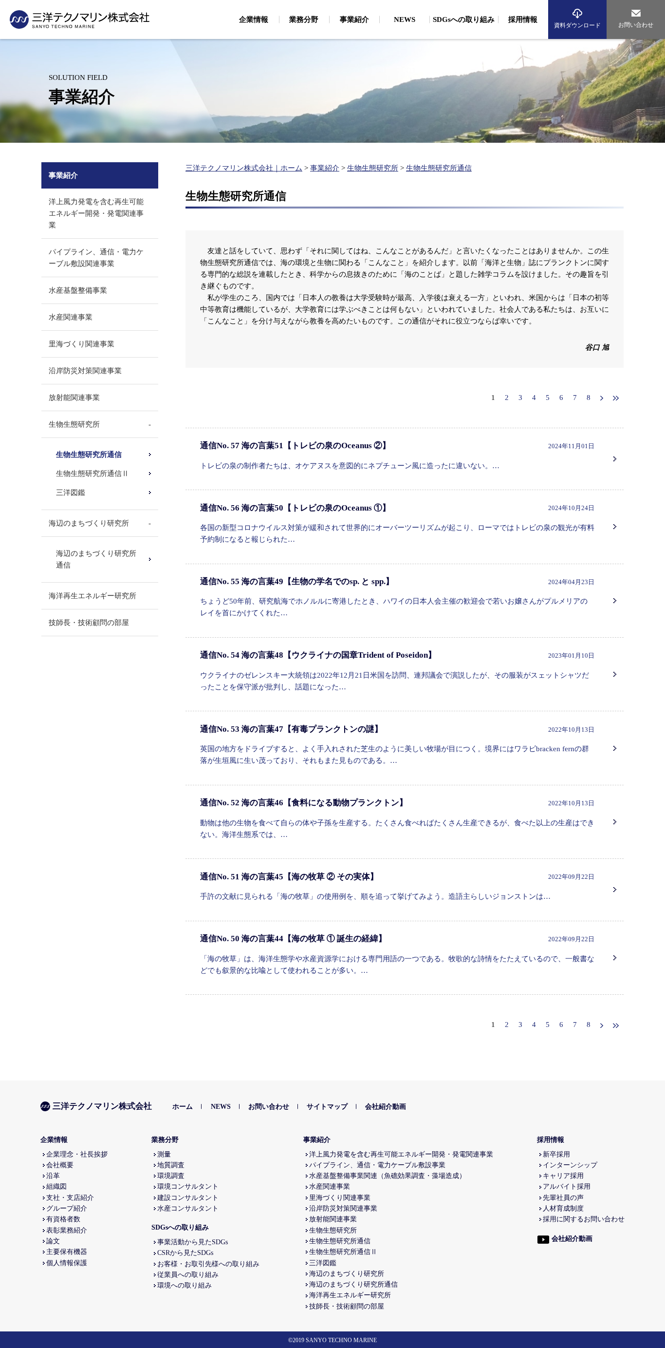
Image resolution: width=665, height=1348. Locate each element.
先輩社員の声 (563, 1197)
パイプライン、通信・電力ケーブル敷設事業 (377, 1165)
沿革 (53, 1175)
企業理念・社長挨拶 (77, 1154)
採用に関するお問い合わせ (584, 1219)
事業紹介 (324, 168)
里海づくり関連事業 (81, 344)
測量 (164, 1154)
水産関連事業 (70, 317)
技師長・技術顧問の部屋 (89, 623)
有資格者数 (63, 1219)
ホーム (182, 1106)
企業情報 (54, 1139)
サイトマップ (327, 1106)
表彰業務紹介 (66, 1230)
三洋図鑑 (70, 492)
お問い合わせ (635, 25)
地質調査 (171, 1165)
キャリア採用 (563, 1175)
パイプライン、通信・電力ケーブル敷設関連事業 (96, 257)
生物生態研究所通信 (439, 168)
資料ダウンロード (577, 25)
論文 (53, 1241)
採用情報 (550, 1139)
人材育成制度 (563, 1208)
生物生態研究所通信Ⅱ (92, 473)
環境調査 (171, 1175)
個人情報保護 (66, 1263)
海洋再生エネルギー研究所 (92, 596)
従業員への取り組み (188, 1274)
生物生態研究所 (372, 168)
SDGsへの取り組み (180, 1227)
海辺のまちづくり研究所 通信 (96, 559)
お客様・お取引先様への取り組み (208, 1264)
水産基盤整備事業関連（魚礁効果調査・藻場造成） (387, 1175)
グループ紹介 (66, 1208)
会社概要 (60, 1165)
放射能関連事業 (74, 397)
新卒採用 (556, 1154)
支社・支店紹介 (70, 1197)
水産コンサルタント (188, 1208)
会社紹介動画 (385, 1106)
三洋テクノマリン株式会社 (102, 1106)
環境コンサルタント (188, 1186)
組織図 (56, 1186)
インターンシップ (570, 1165)
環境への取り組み (184, 1285)
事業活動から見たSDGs (192, 1242)
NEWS (221, 1106)
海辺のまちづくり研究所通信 (353, 1284)
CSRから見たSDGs (185, 1252)
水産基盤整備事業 (78, 290)
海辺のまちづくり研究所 (89, 523)
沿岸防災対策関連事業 (85, 371)
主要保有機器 (66, 1251)
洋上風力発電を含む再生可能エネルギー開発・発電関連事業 (96, 213)
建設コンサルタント (188, 1197)
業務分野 (165, 1139)
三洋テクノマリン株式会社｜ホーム (243, 168)
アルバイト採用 (567, 1186)
